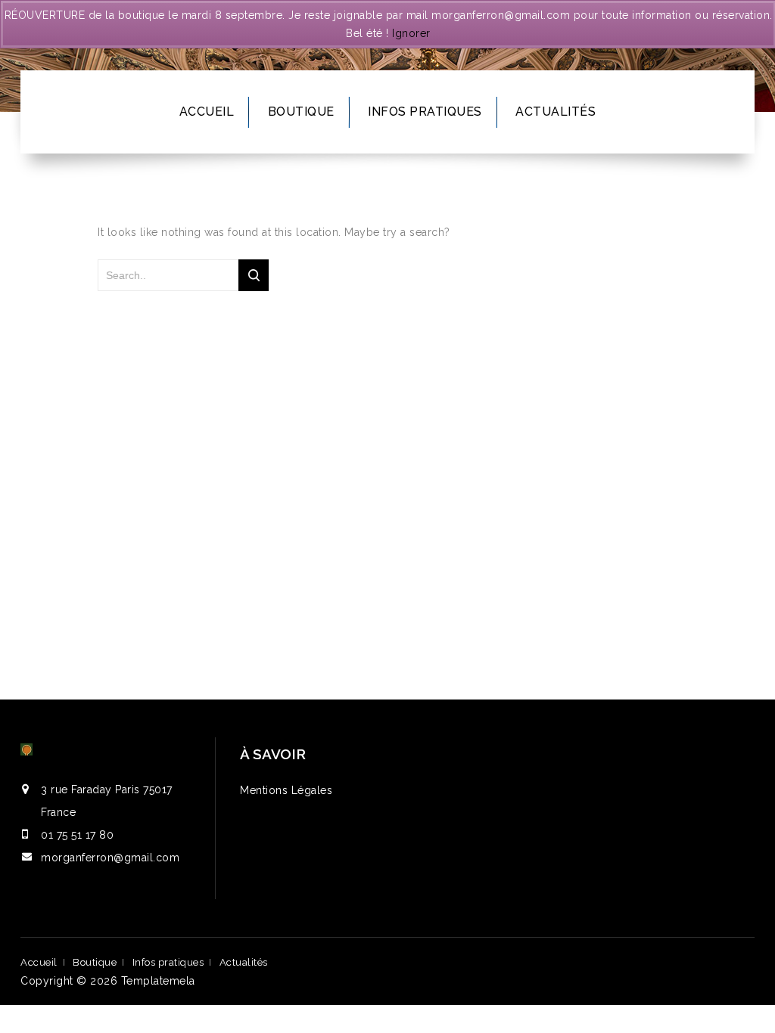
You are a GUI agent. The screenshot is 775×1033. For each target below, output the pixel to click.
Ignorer (411, 33)
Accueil (207, 111)
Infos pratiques (425, 111)
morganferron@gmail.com (110, 858)
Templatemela (158, 981)
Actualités (555, 111)
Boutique (301, 111)
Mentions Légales (286, 790)
